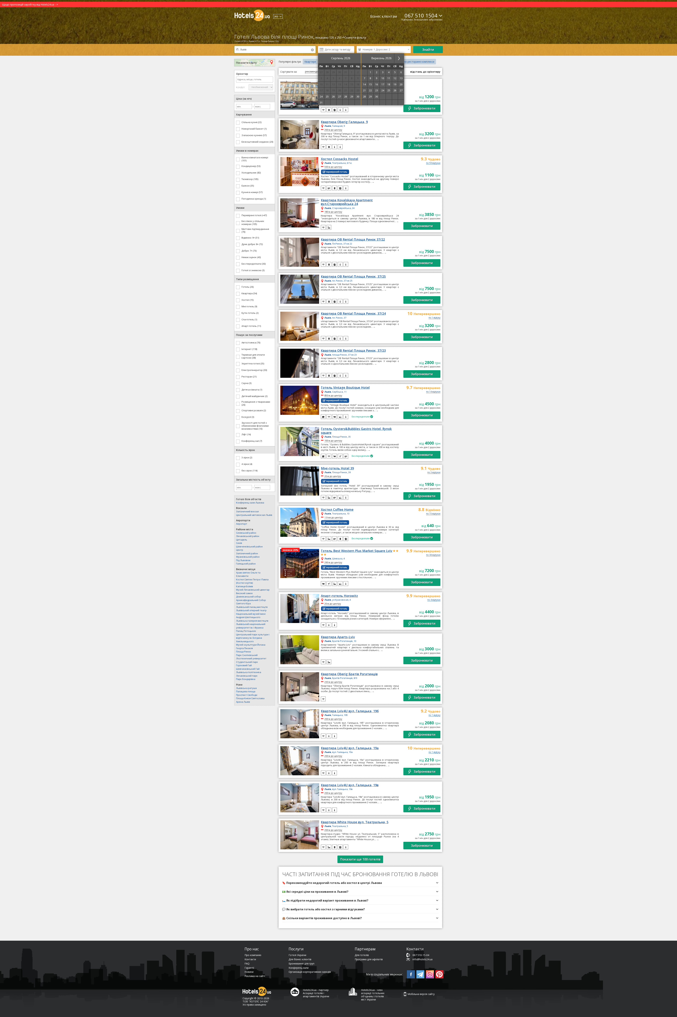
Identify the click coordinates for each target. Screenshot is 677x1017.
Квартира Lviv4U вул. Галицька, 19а (350, 748)
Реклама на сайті (255, 976)
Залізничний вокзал (247, 511)
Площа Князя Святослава (250, 698)
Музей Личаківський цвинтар (253, 589)
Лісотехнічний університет (251, 658)
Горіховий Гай (244, 665)
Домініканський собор (248, 596)
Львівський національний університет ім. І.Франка (250, 625)
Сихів (239, 543)
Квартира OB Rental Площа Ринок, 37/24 (353, 314)
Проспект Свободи (246, 695)
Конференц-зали (299, 967)
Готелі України (297, 955)
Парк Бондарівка (245, 679)
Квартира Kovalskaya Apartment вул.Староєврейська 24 (347, 202)
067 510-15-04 (421, 955)
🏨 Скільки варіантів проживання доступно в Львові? (322, 918)
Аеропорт (241, 523)
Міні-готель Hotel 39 (337, 468)
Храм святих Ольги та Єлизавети (248, 574)
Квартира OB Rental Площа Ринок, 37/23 (353, 351)
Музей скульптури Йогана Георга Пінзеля (250, 646)
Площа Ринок (243, 651)
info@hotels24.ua (422, 959)
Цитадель (241, 539)
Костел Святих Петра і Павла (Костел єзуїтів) (252, 581)
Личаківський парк (247, 675)
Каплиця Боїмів (244, 586)
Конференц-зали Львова (250, 502)
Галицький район (246, 563)
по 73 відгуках (433, 514)
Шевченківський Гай (248, 668)
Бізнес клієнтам (383, 16)
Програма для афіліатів (369, 959)
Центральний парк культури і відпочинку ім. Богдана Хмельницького (252, 638)
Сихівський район (246, 532)
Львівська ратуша (246, 688)
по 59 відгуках (433, 163)
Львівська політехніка (248, 672)
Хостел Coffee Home (337, 510)
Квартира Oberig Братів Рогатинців (349, 674)
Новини (249, 971)
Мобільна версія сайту (421, 994)
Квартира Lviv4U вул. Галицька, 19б (350, 711)
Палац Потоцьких (246, 631)
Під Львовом (243, 560)
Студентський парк (247, 662)
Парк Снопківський (247, 655)
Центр (239, 549)
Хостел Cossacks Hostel (339, 159)
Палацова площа (245, 691)
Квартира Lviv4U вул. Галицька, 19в (350, 785)
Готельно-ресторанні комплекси (414, 61)
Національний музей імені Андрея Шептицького (251, 615)
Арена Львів (243, 701)
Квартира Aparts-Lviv (338, 637)
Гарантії (249, 967)
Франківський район (248, 556)
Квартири (310, 61)
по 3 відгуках (433, 472)
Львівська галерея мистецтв (252, 620)
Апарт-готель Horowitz (339, 596)
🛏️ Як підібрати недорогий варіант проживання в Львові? (325, 900)
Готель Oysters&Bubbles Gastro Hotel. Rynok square (356, 431)
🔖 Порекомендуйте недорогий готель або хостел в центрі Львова (332, 883)
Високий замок (244, 593)
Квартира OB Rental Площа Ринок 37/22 (353, 240)
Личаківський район (247, 536)
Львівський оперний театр (251, 610)
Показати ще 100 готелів (360, 859)
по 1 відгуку (434, 318)
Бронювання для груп (301, 963)
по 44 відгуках (433, 555)
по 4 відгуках (433, 600)
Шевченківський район (249, 546)
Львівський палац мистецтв (252, 607)
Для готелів (362, 955)
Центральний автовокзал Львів (254, 515)
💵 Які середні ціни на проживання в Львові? (315, 892)
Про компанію (253, 955)
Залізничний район (247, 553)
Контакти (250, 959)
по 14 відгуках (433, 392)
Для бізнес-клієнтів (300, 959)
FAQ (247, 963)
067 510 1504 (421, 15)
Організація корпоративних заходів (310, 971)
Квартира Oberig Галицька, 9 (344, 122)
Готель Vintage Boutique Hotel (345, 388)
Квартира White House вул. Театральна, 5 (354, 822)
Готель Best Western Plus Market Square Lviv (356, 551)
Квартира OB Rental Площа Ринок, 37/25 (353, 277)
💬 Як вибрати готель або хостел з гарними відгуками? (323, 909)
